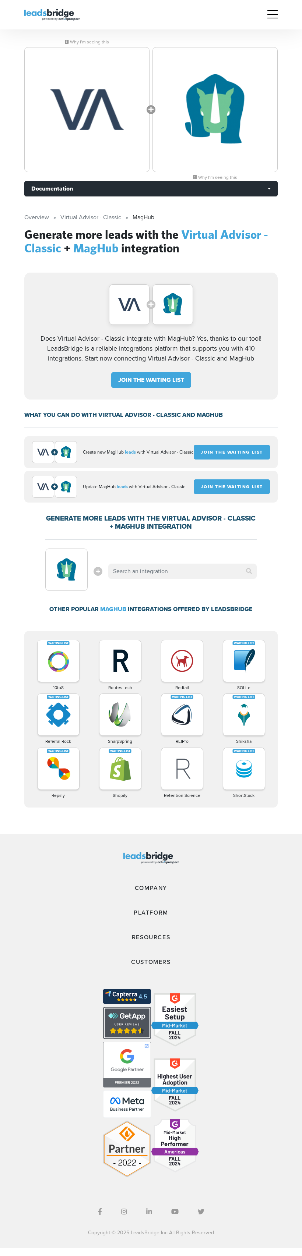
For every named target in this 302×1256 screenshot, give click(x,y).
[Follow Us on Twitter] (201, 1212)
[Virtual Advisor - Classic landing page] (87, 109)
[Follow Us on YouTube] (175, 1212)
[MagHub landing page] (215, 109)
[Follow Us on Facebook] (100, 1212)
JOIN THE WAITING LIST (151, 380)
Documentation (52, 188)
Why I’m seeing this (89, 42)
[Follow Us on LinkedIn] (149, 1212)
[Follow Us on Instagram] (124, 1212)
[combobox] (182, 571)
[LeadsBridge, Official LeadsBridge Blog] (52, 14)
